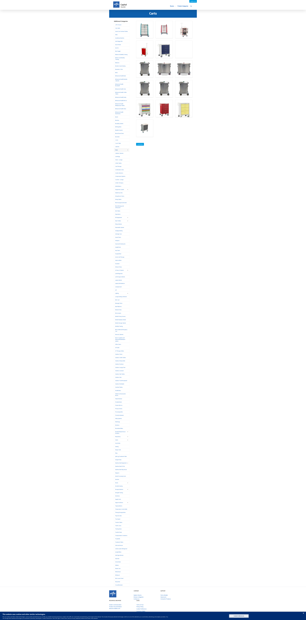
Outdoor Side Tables (120, 374)
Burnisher (117, 136)
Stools (116, 482)
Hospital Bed (118, 253)
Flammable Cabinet (119, 227)
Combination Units (119, 169)
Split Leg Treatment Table (121, 456)
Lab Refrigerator (119, 273)
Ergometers (117, 214)
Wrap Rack (117, 581)
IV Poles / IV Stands (119, 270)
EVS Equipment (118, 217)
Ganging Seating (118, 230)
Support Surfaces (119, 502)
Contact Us (136, 599)
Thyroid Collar (118, 515)
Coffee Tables (118, 163)
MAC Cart (117, 300)
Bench (116, 117)
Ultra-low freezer (119, 545)
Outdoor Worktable (119, 384)
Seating (116, 446)
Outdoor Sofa (118, 377)
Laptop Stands (118, 280)
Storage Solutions (119, 489)
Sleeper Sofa (118, 450)
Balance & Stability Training (121, 54)
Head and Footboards (120, 244)
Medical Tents (118, 309)
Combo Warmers (119, 173)
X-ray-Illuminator (119, 585)
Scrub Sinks (117, 443)
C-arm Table (118, 143)
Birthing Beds (118, 127)
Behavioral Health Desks (120, 97)
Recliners (117, 425)
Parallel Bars (118, 390)
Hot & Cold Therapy (119, 257)
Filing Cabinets (118, 224)
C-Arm (116, 140)
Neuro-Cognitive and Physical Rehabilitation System (120, 339)
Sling (116, 453)
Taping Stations (118, 506)
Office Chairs (118, 344)
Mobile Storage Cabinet (120, 323)
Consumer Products (165, 599)
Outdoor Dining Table (120, 361)
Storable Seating (119, 486)
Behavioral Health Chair (120, 89)
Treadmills (117, 538)
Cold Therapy (118, 166)
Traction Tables (118, 522)
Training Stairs (118, 529)
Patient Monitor (118, 398)
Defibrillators (118, 186)
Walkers (117, 565)
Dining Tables (118, 199)
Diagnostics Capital (119, 189)
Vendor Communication (115, 605)
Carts (116, 150)
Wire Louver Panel (119, 578)
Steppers (117, 473)
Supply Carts (118, 499)
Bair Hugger (118, 51)
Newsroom (163, 597)
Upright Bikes (118, 552)
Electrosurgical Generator (121, 202)
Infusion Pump (118, 267)
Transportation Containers (121, 535)
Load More (140, 144)
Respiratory (117, 436)
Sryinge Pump (118, 459)
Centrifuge (117, 156)
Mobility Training (119, 326)
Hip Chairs (117, 250)
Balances (117, 62)
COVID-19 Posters (119, 183)
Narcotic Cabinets (119, 334)
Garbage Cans (118, 234)
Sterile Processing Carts (120, 476)
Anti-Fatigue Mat (118, 41)
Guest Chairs (118, 237)
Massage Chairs (118, 303)
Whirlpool (117, 575)
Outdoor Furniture (119, 364)
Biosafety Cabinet (119, 123)
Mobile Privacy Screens (120, 316)
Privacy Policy (139, 606)
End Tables (117, 211)
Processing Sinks (119, 412)
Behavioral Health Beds (120, 76)
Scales (116, 440)
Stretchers (117, 496)
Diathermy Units (118, 192)
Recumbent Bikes (119, 428)
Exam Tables (118, 221)
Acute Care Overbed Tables (121, 31)
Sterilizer (117, 479)
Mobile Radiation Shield (120, 319)
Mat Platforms (118, 306)
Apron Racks (118, 44)
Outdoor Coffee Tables (120, 357)
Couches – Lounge (119, 179)
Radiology (117, 421)
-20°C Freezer (118, 24)
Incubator (117, 263)
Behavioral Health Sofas (120, 108)
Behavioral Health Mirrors (121, 100)
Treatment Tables (119, 542)
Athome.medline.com (114, 608)
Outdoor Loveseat (119, 370)
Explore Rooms (138, 595)
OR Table (117, 347)
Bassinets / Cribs (119, 69)
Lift (116, 290)
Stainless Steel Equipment (121, 463)
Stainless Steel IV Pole (120, 466)
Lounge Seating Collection (121, 296)
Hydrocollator (118, 260)
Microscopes (118, 313)
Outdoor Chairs (118, 354)
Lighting (117, 293)
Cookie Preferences (239, 616)
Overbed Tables (119, 387)
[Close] (303, 613)
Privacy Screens (118, 408)
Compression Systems (120, 176)
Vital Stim (117, 558)
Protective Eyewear (119, 415)
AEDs (116, 34)
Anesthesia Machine (119, 38)
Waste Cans (117, 568)
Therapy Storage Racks (120, 512)
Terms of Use (140, 605)
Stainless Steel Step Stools (121, 469)
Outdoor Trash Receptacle (121, 380)
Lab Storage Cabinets (120, 277)
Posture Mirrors (118, 405)
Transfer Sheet (118, 532)
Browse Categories (139, 597)
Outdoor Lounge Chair (120, 367)
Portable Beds (118, 402)
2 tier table (117, 28)
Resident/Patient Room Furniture (120, 432)
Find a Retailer (164, 595)
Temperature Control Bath (121, 509)
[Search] (191, 6)
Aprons (117, 48)
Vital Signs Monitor (119, 555)
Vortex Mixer (118, 562)
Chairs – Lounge (118, 159)
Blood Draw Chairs (119, 133)
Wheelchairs (118, 571)
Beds (116, 72)
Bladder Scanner (119, 130)
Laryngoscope (118, 286)
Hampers (117, 240)
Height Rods (118, 247)
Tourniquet (117, 519)
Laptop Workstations (120, 283)
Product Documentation (115, 606)
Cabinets (117, 146)
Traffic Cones (118, 525)
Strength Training (119, 492)
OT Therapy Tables (119, 351)
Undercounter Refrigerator (121, 548)
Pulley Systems (118, 418)
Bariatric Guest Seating (120, 66)
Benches (117, 120)
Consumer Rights (140, 611)
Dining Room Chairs (119, 196)
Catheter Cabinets (119, 153)
